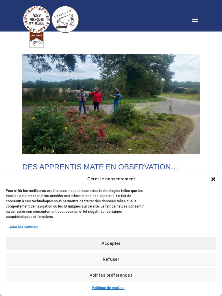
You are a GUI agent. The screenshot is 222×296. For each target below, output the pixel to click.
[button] (213, 179)
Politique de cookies (108, 288)
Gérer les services (23, 227)
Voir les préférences (111, 275)
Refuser (111, 259)
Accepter (111, 243)
